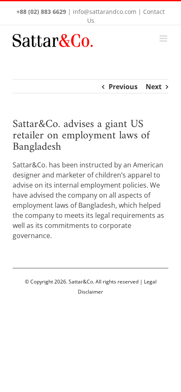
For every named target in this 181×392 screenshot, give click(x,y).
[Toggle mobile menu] (164, 38)
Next (154, 86)
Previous (123, 86)
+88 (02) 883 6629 (41, 12)
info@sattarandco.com (104, 12)
